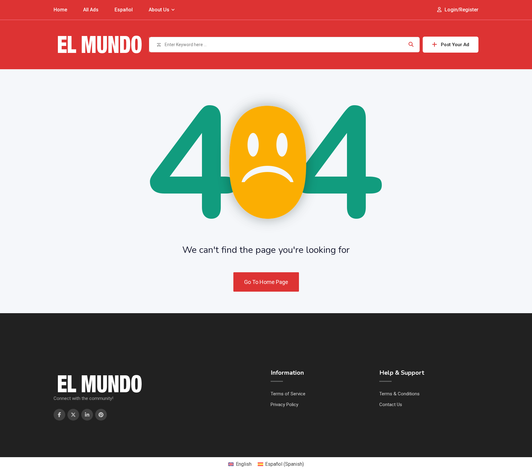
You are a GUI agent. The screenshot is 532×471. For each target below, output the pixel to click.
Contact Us (390, 404)
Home (60, 10)
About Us (159, 10)
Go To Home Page (266, 282)
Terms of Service (288, 394)
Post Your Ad (455, 44)
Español (124, 10)
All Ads (91, 10)
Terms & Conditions (399, 394)
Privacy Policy (284, 404)
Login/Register (460, 9)
